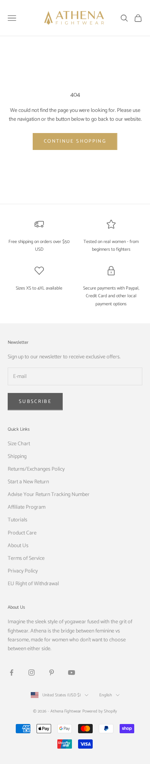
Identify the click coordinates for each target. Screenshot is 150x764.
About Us (18, 545)
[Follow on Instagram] (31, 672)
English (105, 695)
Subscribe (35, 402)
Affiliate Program (26, 507)
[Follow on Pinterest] (51, 672)
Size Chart (19, 443)
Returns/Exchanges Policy (36, 469)
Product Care (22, 533)
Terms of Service (26, 558)
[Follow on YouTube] (71, 672)
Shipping (17, 456)
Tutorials (17, 520)
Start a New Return (28, 482)
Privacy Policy (23, 571)
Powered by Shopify (99, 711)
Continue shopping (75, 141)
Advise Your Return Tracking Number (49, 494)
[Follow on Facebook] (11, 672)
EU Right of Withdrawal (33, 583)
